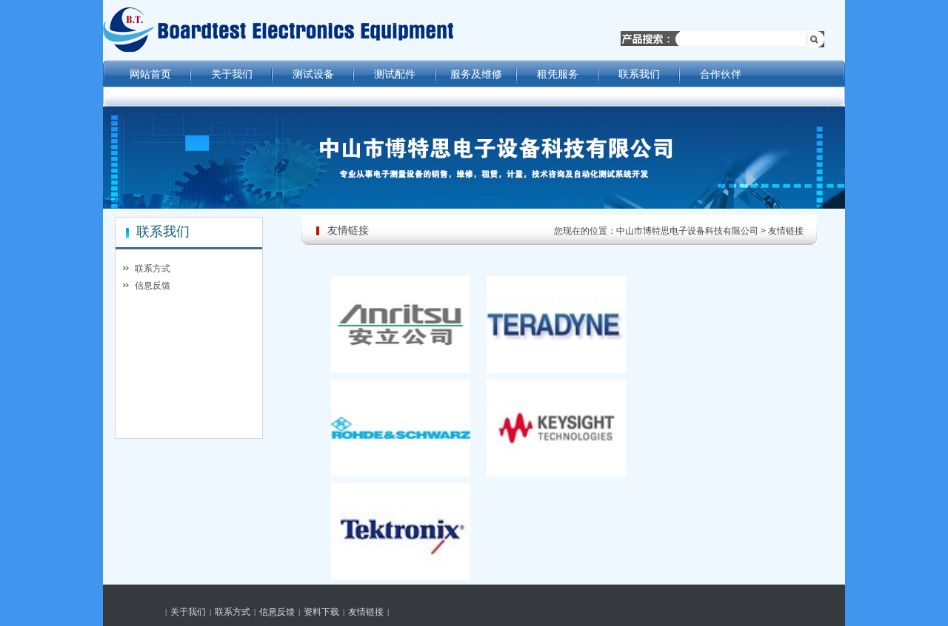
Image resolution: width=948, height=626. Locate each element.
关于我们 (232, 74)
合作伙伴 (720, 74)
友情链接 (786, 231)
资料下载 (321, 612)
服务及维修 (476, 74)
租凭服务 (557, 74)
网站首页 (150, 74)
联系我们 (639, 74)
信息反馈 (152, 285)
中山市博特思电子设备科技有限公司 (687, 231)
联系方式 (152, 268)
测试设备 (313, 74)
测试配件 (394, 74)
